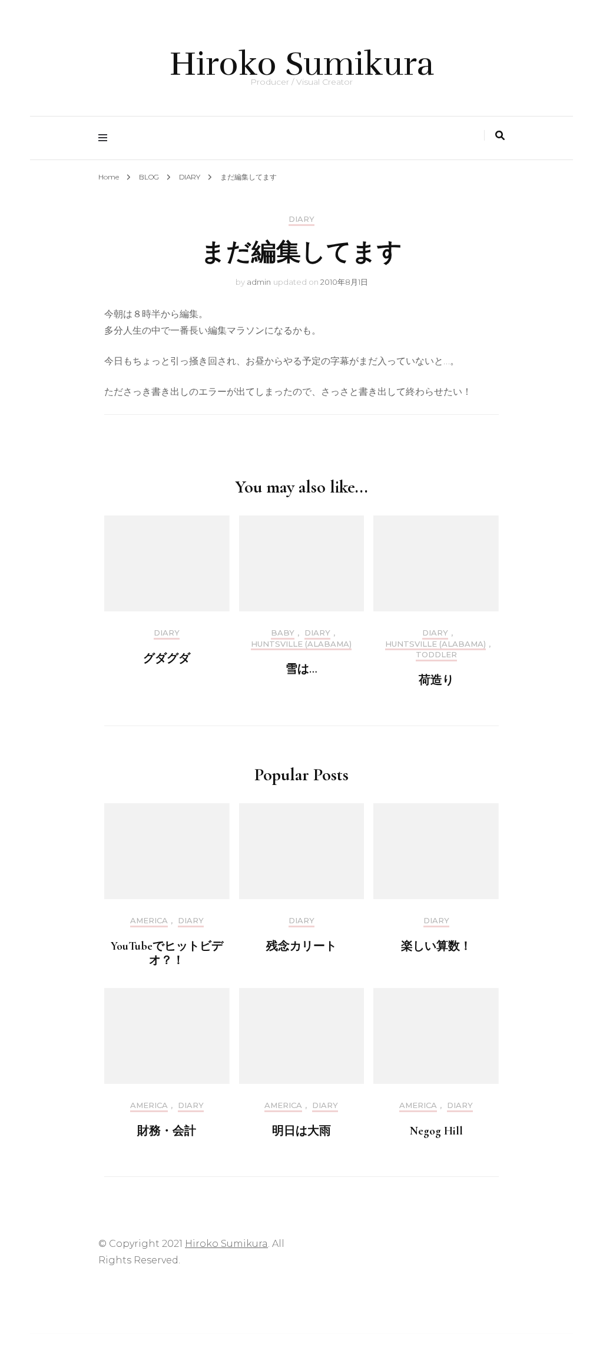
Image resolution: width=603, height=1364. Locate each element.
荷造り (436, 680)
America (149, 920)
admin (259, 282)
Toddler (436, 654)
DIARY (301, 219)
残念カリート (301, 946)
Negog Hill (436, 1131)
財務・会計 (166, 1131)
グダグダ (166, 658)
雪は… (301, 669)
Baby (282, 632)
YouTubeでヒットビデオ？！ (167, 953)
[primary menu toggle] (105, 138)
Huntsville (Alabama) (301, 644)
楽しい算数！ (436, 946)
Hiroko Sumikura (302, 64)
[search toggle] (500, 136)
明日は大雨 (301, 1131)
